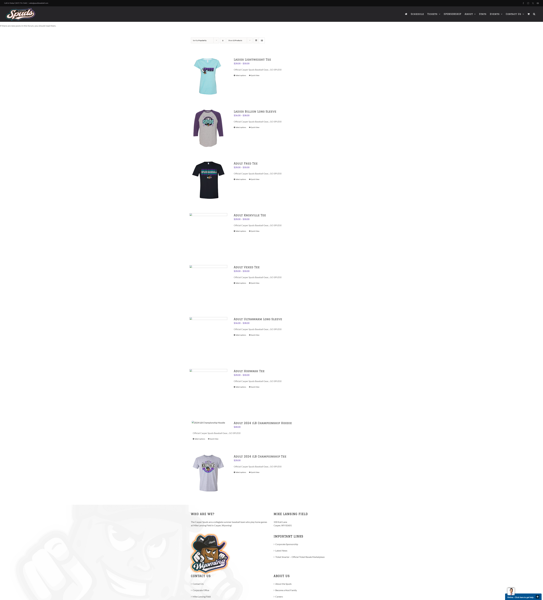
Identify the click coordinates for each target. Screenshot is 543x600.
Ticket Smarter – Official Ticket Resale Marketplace (300, 557)
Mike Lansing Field (202, 596)
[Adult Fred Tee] (208, 180)
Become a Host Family (286, 590)
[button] (534, 14)
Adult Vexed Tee (247, 267)
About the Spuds (283, 583)
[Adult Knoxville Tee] (208, 232)
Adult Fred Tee (246, 163)
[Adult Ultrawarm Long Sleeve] (208, 336)
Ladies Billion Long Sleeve (255, 111)
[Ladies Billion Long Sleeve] (208, 128)
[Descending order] (223, 40)
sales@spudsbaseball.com (38, 3)
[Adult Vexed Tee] (208, 284)
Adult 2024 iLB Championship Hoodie (263, 423)
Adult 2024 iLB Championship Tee (260, 456)
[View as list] (262, 40)
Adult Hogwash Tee (249, 371)
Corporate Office (201, 590)
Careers (279, 596)
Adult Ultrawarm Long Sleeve (258, 319)
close (537, 597)
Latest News (281, 550)
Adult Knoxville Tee (250, 215)
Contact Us (198, 583)
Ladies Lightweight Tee (252, 59)
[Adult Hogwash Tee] (208, 388)
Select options (241, 75)
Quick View (255, 75)
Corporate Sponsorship (286, 544)
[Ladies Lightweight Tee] (208, 76)
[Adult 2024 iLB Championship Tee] (208, 473)
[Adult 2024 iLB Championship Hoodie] (208, 422)
